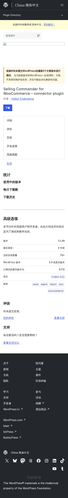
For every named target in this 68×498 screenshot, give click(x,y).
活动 (38, 397)
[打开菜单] (62, 5)
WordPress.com (14, 420)
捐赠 (40, 403)
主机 (6, 375)
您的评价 (8, 317)
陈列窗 (40, 363)
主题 (38, 369)
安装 (9, 137)
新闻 (6, 369)
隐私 (6, 380)
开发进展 (12, 146)
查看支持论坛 (11, 342)
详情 (9, 120)
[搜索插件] (38, 35)
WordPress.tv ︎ (13, 409)
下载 (7, 107)
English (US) (58, 276)
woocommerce (55, 291)
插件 (38, 375)
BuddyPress (12, 437)
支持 (9, 163)
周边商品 (43, 409)
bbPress (10, 431)
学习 (6, 391)
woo (61, 284)
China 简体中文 (20, 452)
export (44, 284)
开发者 (7, 403)
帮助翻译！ (49, 24)
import (53, 284)
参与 (38, 391)
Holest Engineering (22, 98)
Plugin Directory (12, 15)
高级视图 (12, 154)
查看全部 (59, 317)
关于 (6, 363)
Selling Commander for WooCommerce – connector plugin (33, 91)
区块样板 (41, 380)
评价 (9, 129)
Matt (8, 426)
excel (35, 284)
